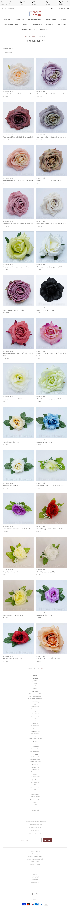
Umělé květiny (51, 19)
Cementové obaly (35, 749)
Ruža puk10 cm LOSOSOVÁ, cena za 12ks (49, 658)
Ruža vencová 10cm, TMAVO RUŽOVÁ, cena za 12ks (18, 354)
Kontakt (35, 874)
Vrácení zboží (35, 862)
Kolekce (33, 36)
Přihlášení (63, 8)
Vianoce (35, 688)
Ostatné (35, 683)
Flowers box (35, 792)
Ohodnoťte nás (35, 882)
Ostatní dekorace (35, 772)
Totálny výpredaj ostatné (35, 694)
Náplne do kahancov (35, 796)
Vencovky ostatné (35, 709)
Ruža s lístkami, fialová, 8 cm (44, 615)
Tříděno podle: (8, 48)
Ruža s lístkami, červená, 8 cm (12, 658)
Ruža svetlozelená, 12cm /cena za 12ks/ (48, 399)
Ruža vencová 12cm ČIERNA (45, 310)
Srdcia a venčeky (35, 767)
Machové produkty (35, 751)
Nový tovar (8, 19)
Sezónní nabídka (27, 29)
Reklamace (35, 854)
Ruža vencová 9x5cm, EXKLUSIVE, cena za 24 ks (18, 137)
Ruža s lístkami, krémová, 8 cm (12, 485)
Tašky (35, 789)
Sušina (63, 19)
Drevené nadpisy (35, 782)
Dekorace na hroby (11, 24)
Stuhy (35, 785)
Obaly (25, 24)
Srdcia (35, 736)
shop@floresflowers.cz (35, 827)
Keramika (35, 774)
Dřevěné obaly (35, 746)
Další (42, 668)
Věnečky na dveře (35, 757)
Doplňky (35, 718)
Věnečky (35, 721)
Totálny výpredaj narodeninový (35, 698)
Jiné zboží (61, 24)
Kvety (35, 686)
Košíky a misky (35, 769)
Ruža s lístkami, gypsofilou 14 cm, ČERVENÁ (50, 529)
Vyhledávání (11, 8)
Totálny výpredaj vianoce (35, 696)
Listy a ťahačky (35, 714)
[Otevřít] (6, 8)
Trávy (35, 711)
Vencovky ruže (8, 91)
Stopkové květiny (35, 716)
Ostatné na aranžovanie (35, 787)
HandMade (36, 24)
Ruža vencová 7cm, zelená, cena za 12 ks (16, 267)
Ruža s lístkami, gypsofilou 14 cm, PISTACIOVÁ (50, 485)
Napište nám (35, 880)
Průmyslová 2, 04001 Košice (35, 824)
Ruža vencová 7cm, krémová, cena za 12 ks (49, 267)
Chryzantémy (35, 723)
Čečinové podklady (35, 725)
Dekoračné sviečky (35, 794)
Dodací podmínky (35, 851)
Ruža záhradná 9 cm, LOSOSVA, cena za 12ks (17, 94)
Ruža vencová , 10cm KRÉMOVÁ (13, 399)
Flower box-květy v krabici (35, 761)
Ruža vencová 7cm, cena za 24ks (13, 310)
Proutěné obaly (35, 744)
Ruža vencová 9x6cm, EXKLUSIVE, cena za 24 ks (51, 94)
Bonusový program (35, 864)
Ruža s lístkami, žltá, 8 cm (11, 442)
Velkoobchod (43, 29)
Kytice (35, 704)
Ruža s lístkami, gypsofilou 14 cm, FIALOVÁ (16, 529)
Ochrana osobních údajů (35, 856)
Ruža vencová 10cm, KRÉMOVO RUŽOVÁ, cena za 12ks (51, 354)
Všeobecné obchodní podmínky (35, 859)
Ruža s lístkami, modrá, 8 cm (44, 442)
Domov (26, 36)
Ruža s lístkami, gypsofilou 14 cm (13, 572)
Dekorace (49, 24)
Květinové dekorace (35, 759)
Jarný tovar (35, 802)
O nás (35, 872)
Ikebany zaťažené (35, 733)
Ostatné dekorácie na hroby (35, 738)
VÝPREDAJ (19, 19)
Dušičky (35, 804)
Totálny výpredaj (34, 19)
